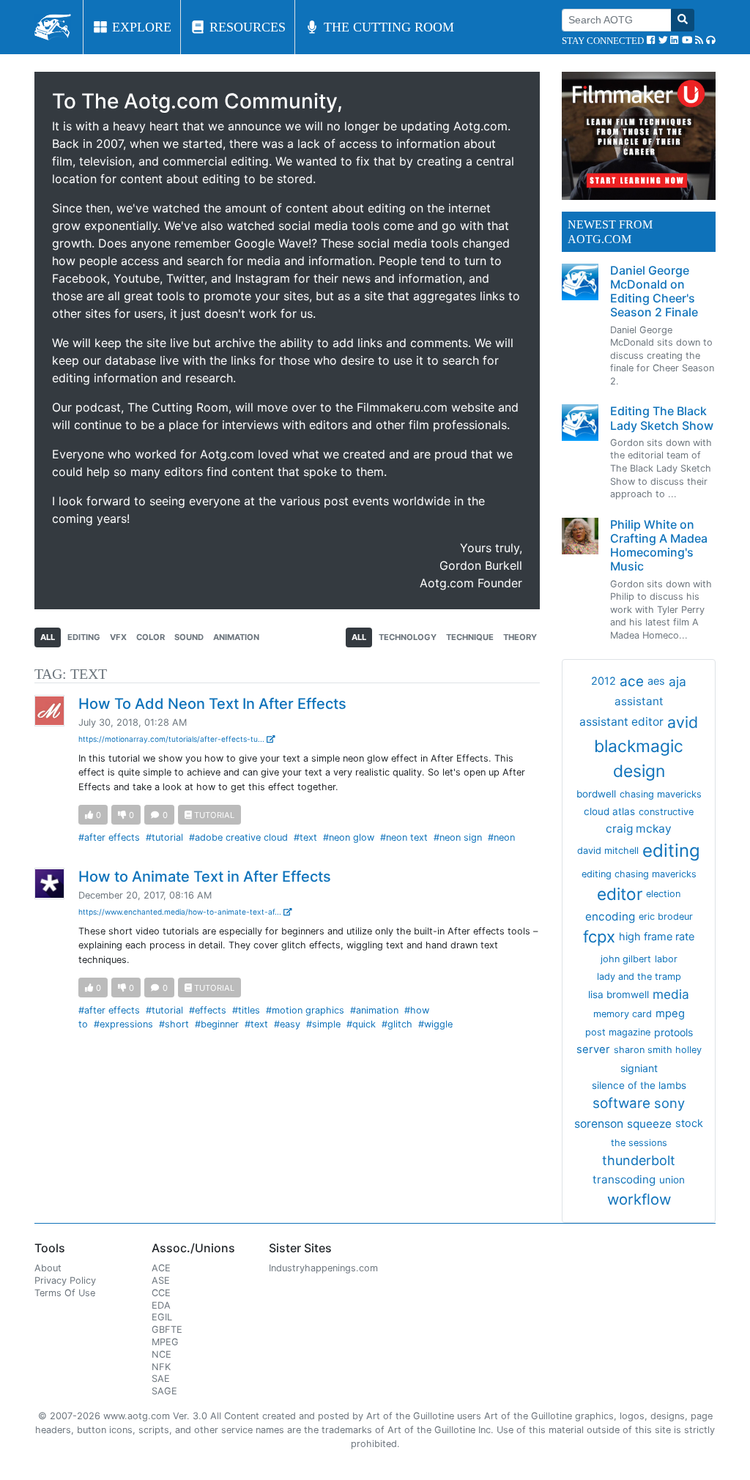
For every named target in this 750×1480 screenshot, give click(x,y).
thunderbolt (638, 1160)
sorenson (598, 1124)
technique (470, 637)
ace (632, 681)
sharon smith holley (658, 1049)
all (47, 637)
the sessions (639, 1142)
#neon (501, 837)
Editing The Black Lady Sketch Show (661, 418)
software (621, 1103)
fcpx (599, 936)
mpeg (670, 1013)
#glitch (397, 1024)
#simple (323, 1024)
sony (669, 1103)
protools (673, 1032)
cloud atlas (609, 811)
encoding (610, 916)
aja (677, 681)
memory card (622, 1013)
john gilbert (626, 958)
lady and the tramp (639, 976)
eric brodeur (666, 916)
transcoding (624, 1179)
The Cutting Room (387, 27)
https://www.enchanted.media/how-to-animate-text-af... (180, 911)
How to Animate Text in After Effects (204, 876)
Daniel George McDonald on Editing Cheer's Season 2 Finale (654, 291)
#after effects (109, 837)
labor (666, 958)
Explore (139, 27)
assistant (639, 701)
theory (520, 637)
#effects (207, 1010)
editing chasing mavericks (639, 874)
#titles (246, 1010)
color (150, 637)
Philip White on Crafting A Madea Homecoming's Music (659, 545)
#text (305, 837)
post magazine (617, 1032)
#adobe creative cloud (238, 837)
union (672, 1180)
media (671, 994)
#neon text (404, 837)
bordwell (596, 794)
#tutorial (164, 837)
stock (689, 1123)
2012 (603, 681)
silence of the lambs (639, 1085)
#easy (287, 1024)
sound (189, 637)
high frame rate (656, 936)
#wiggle (435, 1024)
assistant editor (621, 722)
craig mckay (639, 829)
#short (174, 1024)
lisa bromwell (618, 994)
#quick (361, 1024)
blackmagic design (638, 758)
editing (83, 637)
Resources (246, 27)
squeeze (649, 1124)
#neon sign (458, 837)
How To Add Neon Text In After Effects (212, 704)
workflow (639, 1199)
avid (682, 722)
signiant (639, 1068)
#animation (374, 1010)
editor (619, 894)
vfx (118, 637)
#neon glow (348, 837)
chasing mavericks (661, 794)
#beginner (217, 1024)
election (663, 893)
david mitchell (608, 850)
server (593, 1049)
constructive (666, 811)
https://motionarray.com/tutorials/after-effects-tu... (172, 739)
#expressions (123, 1024)
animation (236, 637)
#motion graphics (305, 1010)
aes (656, 681)
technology (408, 637)
